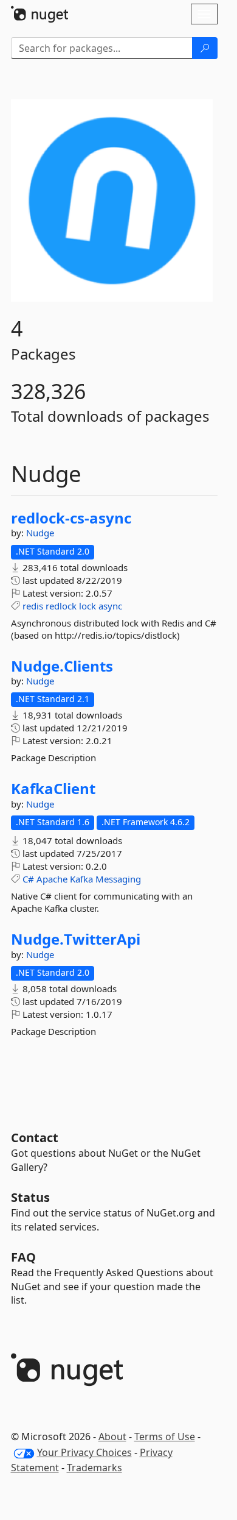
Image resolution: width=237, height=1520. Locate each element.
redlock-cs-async (71, 518)
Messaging (118, 879)
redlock (61, 606)
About (112, 1436)
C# (28, 879)
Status (30, 1197)
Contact (34, 1137)
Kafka (81, 879)
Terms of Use (164, 1436)
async (110, 606)
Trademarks (94, 1467)
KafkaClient (53, 788)
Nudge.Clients (62, 666)
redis (32, 606)
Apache (51, 879)
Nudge (40, 533)
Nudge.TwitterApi (75, 939)
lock (87, 606)
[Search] (205, 48)
